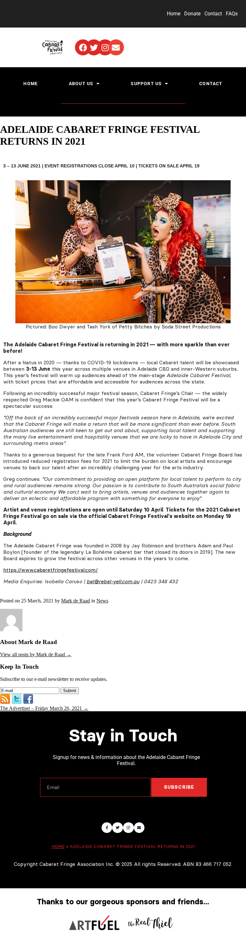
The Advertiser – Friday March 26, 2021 (44, 708)
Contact (213, 14)
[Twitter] (94, 47)
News (102, 600)
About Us (81, 83)
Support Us (146, 83)
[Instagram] (105, 47)
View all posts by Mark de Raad (35, 654)
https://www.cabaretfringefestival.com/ (50, 570)
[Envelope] (116, 47)
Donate (192, 14)
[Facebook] (83, 47)
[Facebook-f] (107, 827)
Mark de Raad (75, 600)
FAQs (232, 14)
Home (173, 14)
